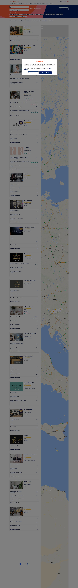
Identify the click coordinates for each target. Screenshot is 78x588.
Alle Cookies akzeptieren (45, 72)
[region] (39, 67)
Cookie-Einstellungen (33, 72)
